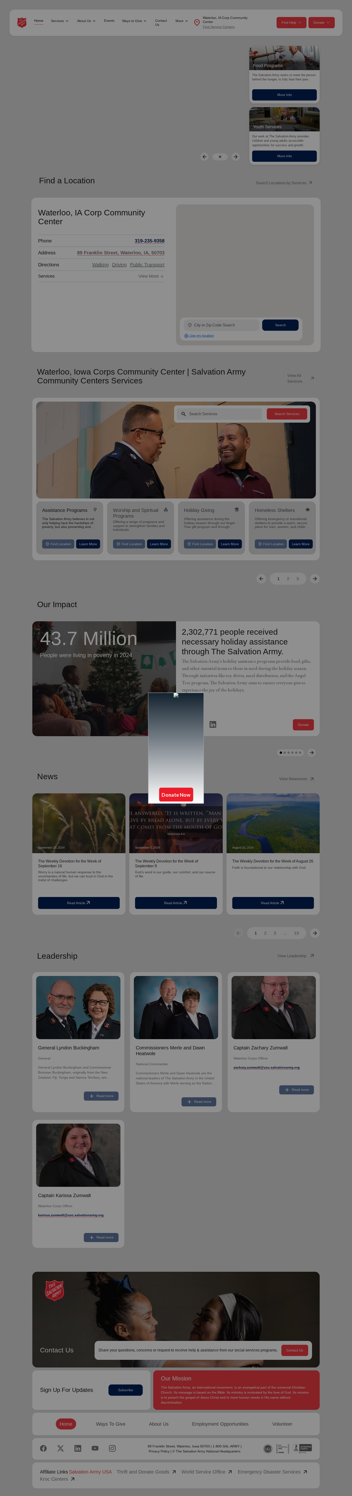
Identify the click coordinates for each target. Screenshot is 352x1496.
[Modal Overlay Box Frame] (176, 748)
